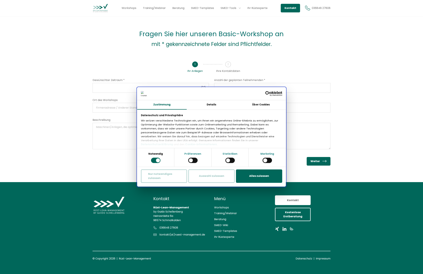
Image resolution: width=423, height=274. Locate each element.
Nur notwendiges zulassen (160, 176)
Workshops (221, 207)
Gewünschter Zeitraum (109, 80)
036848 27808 (168, 228)
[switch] (193, 160)
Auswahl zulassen (211, 176)
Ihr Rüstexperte (224, 237)
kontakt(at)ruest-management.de (182, 234)
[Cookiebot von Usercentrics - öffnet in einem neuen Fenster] (267, 93)
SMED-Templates (225, 231)
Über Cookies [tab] (261, 104)
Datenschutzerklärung (157, 144)
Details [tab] (211, 104)
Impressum (323, 258)
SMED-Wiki (221, 225)
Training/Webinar (225, 213)
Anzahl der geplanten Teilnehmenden (239, 80)
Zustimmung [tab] (162, 104)
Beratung (220, 219)
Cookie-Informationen (201, 144)
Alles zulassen (259, 176)
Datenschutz (304, 258)
